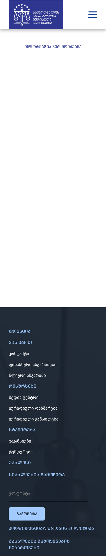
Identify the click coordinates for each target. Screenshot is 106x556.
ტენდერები (21, 452)
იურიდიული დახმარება (33, 408)
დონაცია (20, 331)
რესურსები (23, 386)
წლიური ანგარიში (27, 375)
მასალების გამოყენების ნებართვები (39, 544)
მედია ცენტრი (24, 397)
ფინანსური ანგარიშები (33, 364)
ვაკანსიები (20, 441)
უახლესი (20, 462)
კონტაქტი (19, 353)
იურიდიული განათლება (33, 419)
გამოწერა (26, 513)
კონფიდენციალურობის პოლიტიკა (51, 528)
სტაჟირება (22, 430)
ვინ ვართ (20, 342)
